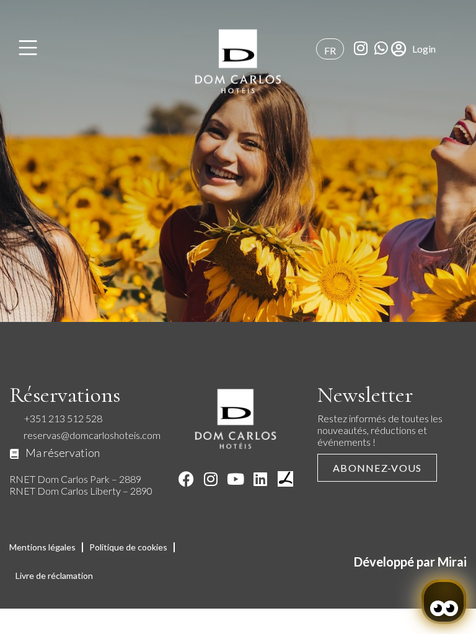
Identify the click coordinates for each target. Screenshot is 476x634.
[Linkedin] (260, 479)
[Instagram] (211, 479)
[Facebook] (186, 479)
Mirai (452, 561)
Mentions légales (42, 547)
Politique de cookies (128, 547)
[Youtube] (236, 479)
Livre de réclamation (54, 575)
